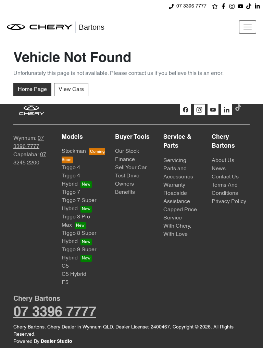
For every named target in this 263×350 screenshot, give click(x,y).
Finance (125, 159)
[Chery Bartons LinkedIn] (258, 6)
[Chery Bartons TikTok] (239, 107)
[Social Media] (250, 6)
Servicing (174, 160)
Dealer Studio (56, 341)
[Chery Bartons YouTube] (242, 6)
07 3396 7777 (191, 6)
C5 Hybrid (74, 274)
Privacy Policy (229, 201)
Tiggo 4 (71, 168)
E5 (65, 282)
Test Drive (127, 176)
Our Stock (127, 151)
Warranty (174, 185)
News (219, 169)
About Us (223, 160)
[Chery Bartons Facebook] (225, 6)
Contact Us (225, 177)
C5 (65, 266)
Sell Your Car (131, 168)
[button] (247, 27)
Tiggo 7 (71, 192)
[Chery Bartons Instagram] (233, 6)
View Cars (71, 89)
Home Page (32, 89)
